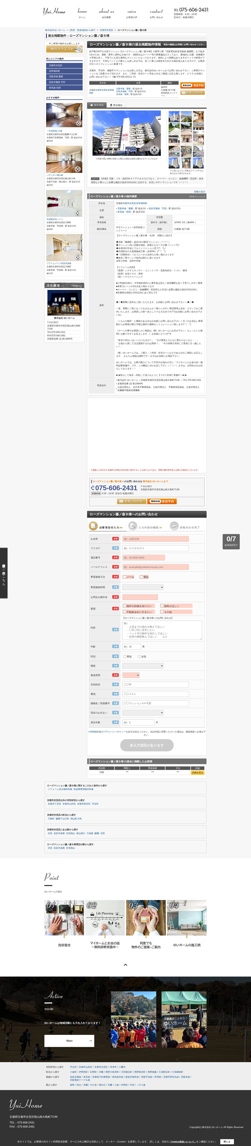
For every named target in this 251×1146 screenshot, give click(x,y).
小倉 (116, 1085)
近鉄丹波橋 (59, 833)
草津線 (157, 1077)
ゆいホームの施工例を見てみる (186, 928)
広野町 (93, 1072)
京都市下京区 (54, 804)
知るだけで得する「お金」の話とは (105, 929)
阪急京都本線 (132, 1077)
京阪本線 (120, 88)
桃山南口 (80, 833)
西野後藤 (152, 1072)
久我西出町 (164, 1072)
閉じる (227, 1141)
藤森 (129, 88)
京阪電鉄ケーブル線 (80, 1080)
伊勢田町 (83, 1072)
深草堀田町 (141, 203)
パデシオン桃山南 (55, 175)
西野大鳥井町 (112, 1072)
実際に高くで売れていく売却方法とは (64, 929)
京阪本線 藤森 (56, 76)
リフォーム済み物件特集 (60, 789)
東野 (72, 1085)
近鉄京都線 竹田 (57, 82)
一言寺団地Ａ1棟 (54, 131)
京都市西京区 (83, 804)
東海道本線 (117, 1077)
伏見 (50, 833)
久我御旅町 (177, 1072)
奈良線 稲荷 (55, 87)
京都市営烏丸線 (171, 1077)
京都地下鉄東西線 (101, 1077)
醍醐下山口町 (62, 819)
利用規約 (94, 731)
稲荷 (126, 94)
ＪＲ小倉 (141, 1085)
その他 (168, 612)
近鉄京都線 (121, 91)
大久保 (93, 1085)
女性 (143, 656)
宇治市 (95, 804)
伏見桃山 (70, 833)
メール (130, 576)
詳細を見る (197, 772)
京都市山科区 (69, 804)
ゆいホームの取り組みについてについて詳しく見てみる (145, 929)
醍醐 (97, 833)
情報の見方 (199, 191)
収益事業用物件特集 (84, 789)
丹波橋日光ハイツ (55, 219)
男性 (129, 656)
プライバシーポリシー (115, 731)
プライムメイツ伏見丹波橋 (59, 263)
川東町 (51, 819)
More (69, 1040)
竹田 (131, 91)
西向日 (102, 1085)
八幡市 (122, 1067)
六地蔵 (90, 833)
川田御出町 (126, 1072)
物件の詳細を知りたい (139, 606)
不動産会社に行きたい (139, 612)
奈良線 (119, 94)
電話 (146, 576)
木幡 (101, 1072)
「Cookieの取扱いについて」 (182, 1142)
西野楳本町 (139, 1072)
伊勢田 (124, 1085)
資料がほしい (171, 606)
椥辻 (79, 1085)
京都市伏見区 (101, 90)
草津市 (113, 1067)
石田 (102, 833)
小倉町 (73, 1072)
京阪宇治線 (146, 1077)
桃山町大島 (76, 819)
